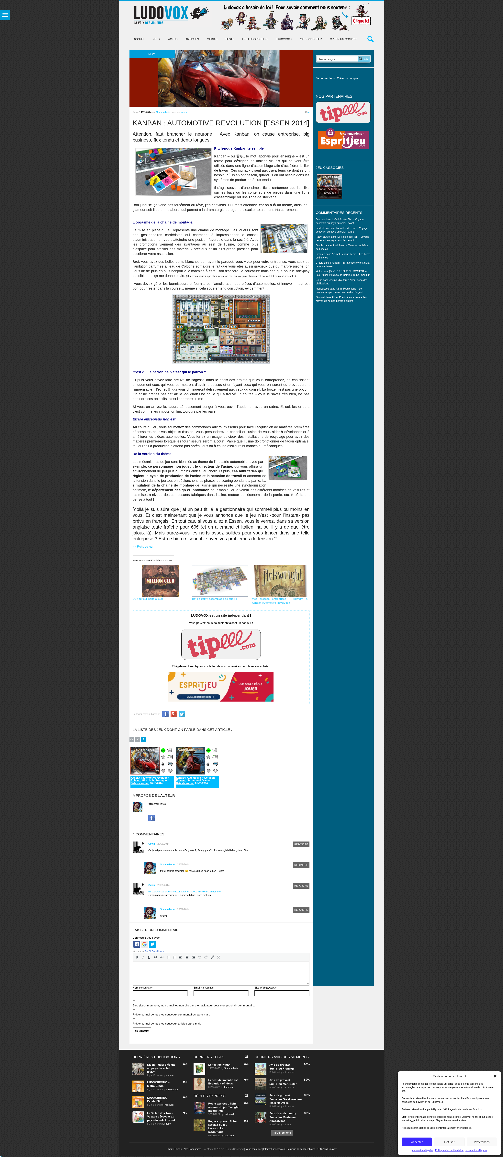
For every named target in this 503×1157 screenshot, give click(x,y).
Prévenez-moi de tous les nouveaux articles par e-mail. (167, 1023)
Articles (192, 39)
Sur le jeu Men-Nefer (282, 1083)
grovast (285, 1064)
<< (131, 739)
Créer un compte (343, 39)
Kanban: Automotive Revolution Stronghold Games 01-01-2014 (195, 780)
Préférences (482, 1142)
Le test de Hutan (219, 1064)
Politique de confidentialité (449, 1150)
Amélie (167, 1123)
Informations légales (422, 1150)
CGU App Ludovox (327, 1149)
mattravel (229, 1114)
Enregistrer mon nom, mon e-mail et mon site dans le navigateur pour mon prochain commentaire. (194, 1005)
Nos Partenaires (192, 1149)
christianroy (288, 1113)
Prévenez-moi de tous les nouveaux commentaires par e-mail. (171, 1014)
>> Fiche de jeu (142, 546)
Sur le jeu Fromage (282, 1068)
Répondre (301, 844)
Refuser (449, 1142)
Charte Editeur (174, 1149)
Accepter (417, 1142)
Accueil (139, 39)
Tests (229, 39)
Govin (151, 843)
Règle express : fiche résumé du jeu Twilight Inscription (223, 1107)
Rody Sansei (323, 236)
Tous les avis (282, 1132)
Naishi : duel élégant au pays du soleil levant (161, 1068)
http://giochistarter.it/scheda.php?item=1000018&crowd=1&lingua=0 (184, 891)
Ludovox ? (284, 39)
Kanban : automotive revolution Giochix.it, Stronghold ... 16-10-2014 (151, 780)
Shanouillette (163, 112)
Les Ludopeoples (255, 39)
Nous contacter (253, 1149)
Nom (142, 987)
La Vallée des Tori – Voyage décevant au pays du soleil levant (161, 1116)
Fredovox (173, 1089)
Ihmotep (320, 254)
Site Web (265, 987)
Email (204, 987)
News (184, 112)
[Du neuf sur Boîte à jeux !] (160, 581)
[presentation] (136, 957)
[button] (495, 1076)
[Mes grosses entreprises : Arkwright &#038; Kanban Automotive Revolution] (280, 581)
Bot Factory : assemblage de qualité (214, 598)
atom (170, 1075)
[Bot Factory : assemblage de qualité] (220, 581)
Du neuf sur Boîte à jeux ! (148, 598)
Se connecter (311, 39)
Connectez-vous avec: (146, 937)
